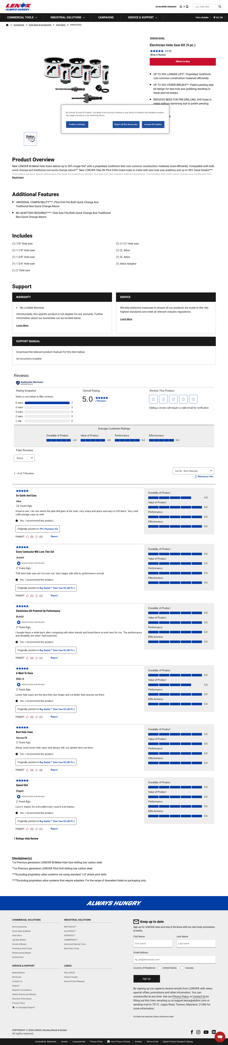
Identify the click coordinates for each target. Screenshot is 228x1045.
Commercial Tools (20, 17)
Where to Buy (183, 61)
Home (7, 25)
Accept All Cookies (153, 124)
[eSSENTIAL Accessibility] (184, 6)
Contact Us (199, 996)
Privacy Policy (180, 996)
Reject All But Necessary (126, 124)
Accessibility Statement (166, 7)
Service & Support (141, 17)
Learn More (22, 325)
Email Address (140, 952)
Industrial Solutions (66, 17)
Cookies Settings (77, 124)
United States (170, 968)
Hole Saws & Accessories (40, 25)
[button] (192, 1032)
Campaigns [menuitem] (106, 17)
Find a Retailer (202, 17)
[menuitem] (21, 17)
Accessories (19, 25)
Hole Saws (60, 25)
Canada (189, 968)
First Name (139, 936)
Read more (18, 177)
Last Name (182, 936)
